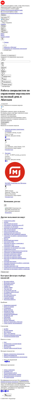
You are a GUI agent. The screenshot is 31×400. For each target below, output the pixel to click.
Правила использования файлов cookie (12, 13)
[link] (3, 30)
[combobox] (8, 55)
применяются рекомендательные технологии (14, 380)
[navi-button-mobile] (2, 39)
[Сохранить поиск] (2, 63)
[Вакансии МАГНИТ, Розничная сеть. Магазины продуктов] (17, 172)
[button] (2, 33)
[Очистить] (3, 59)
